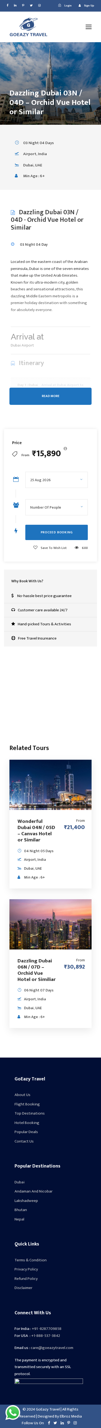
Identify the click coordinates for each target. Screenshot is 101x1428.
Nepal (19, 1219)
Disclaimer (23, 1287)
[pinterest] (23, 5)
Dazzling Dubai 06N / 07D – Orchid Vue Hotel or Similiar (37, 970)
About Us (22, 1094)
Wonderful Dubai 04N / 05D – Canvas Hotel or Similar (36, 830)
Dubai (20, 1182)
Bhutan (21, 1209)
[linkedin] (15, 5)
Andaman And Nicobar (34, 1191)
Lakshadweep (26, 1200)
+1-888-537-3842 (42, 704)
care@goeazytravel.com (44, 714)
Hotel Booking (27, 1122)
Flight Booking (27, 1104)
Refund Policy (26, 1278)
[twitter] (31, 5)
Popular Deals (26, 1132)
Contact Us (24, 1141)
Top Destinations (30, 1113)
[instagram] (39, 5)
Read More (51, 396)
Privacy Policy (26, 1269)
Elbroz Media (70, 1416)
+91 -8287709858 (46, 1328)
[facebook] (7, 5)
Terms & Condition (31, 1260)
